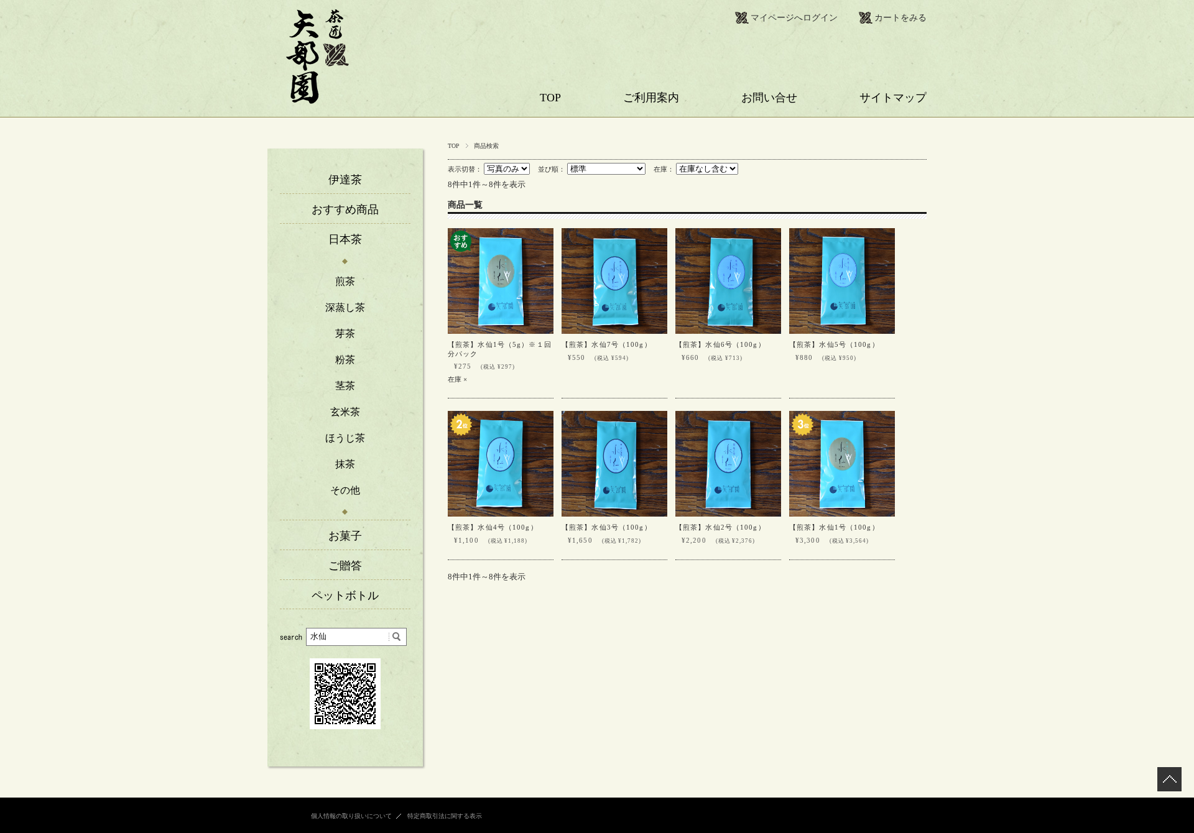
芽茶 (345, 333)
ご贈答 (345, 565)
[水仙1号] (500, 281)
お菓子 (345, 536)
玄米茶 (345, 412)
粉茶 (345, 359)
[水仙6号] (728, 281)
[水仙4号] (500, 464)
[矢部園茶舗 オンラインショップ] (317, 100)
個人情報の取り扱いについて (351, 815)
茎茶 (345, 385)
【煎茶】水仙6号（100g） (720, 344)
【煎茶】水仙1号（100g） (834, 527)
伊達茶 (345, 179)
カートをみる (900, 17)
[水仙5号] (842, 281)
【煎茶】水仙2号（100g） (720, 527)
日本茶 (345, 239)
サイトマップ (893, 97)
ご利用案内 (651, 97)
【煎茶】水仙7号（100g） (607, 344)
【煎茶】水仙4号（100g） (493, 527)
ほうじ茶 (345, 438)
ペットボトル (345, 595)
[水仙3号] (614, 464)
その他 (345, 490)
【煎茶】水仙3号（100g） (607, 527)
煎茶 (345, 281)
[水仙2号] (728, 464)
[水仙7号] (614, 281)
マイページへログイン (794, 17)
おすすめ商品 (345, 209)
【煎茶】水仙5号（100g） (834, 344)
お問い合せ (769, 97)
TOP (550, 97)
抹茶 (345, 464)
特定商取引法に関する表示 (444, 815)
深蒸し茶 (345, 307)
